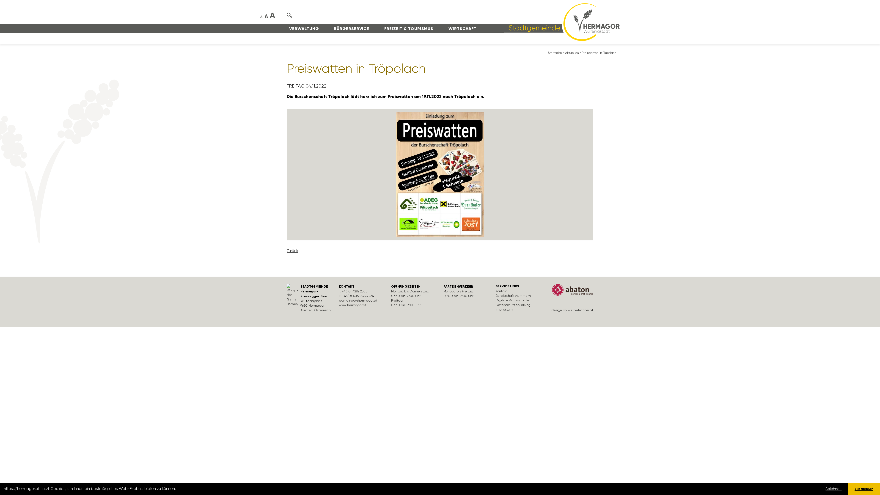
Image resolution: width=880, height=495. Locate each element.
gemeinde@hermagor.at (358, 300)
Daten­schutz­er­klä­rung (513, 305)
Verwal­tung (304, 28)
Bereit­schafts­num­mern (513, 295)
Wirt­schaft (462, 28)
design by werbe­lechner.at (573, 310)
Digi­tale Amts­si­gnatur (513, 300)
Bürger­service (351, 28)
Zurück (292, 250)
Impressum (504, 309)
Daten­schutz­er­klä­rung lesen (202, 489)
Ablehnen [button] (833, 489)
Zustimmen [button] (864, 489)
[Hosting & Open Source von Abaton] (570, 291)
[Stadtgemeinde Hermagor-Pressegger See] (542, 21)
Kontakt (502, 291)
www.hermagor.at (352, 305)
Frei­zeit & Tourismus (408, 28)
